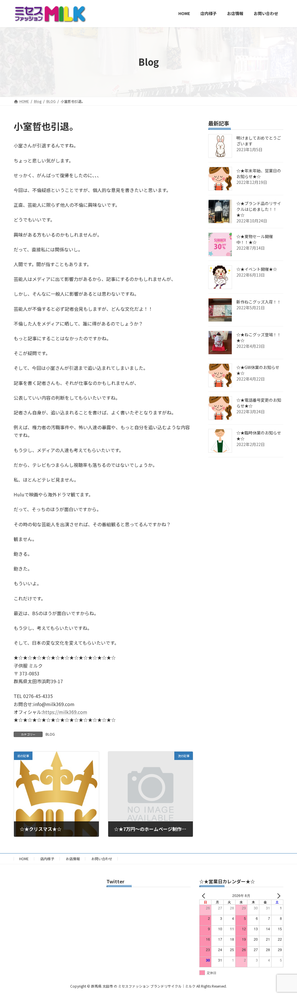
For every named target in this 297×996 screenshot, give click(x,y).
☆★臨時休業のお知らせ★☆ (258, 435)
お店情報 (73, 858)
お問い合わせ (101, 858)
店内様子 (47, 858)
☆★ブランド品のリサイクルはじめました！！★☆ (258, 209)
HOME (24, 858)
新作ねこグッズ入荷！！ (258, 302)
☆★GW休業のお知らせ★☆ (257, 370)
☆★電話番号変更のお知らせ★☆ (258, 403)
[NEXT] (277, 895)
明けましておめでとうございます (258, 141)
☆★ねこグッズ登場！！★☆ (258, 337)
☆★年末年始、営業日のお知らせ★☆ (258, 173)
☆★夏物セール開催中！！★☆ (254, 239)
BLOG (50, 734)
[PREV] (204, 895)
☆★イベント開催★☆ (256, 269)
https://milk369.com (65, 711)
